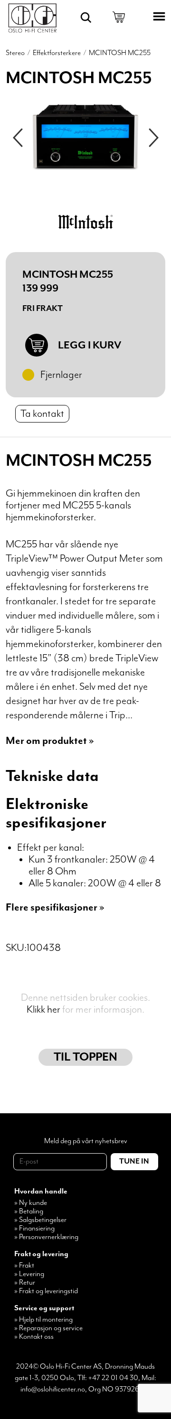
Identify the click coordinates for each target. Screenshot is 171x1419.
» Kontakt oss (34, 1337)
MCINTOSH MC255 (120, 53)
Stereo (15, 53)
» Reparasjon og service (48, 1328)
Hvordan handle (40, 1191)
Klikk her (43, 1009)
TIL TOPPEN (85, 1057)
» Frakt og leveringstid (46, 1291)
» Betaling (28, 1211)
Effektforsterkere (57, 53)
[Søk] (86, 17)
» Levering (29, 1274)
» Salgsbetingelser (40, 1220)
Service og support (44, 1308)
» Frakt (24, 1265)
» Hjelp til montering (43, 1320)
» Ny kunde (30, 1203)
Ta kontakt (42, 414)
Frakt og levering (41, 1254)
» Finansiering (34, 1228)
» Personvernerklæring (46, 1237)
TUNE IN (134, 1161)
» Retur (24, 1282)
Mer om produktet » (50, 741)
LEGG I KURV (89, 345)
